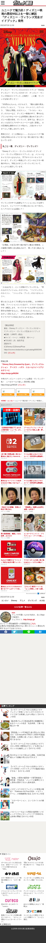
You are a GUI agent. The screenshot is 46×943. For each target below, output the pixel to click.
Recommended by (31, 593)
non (43, 25)
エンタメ (5, 600)
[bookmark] (40, 631)
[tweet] (14, 631)
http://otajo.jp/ (29, 619)
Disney (14, 600)
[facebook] (6, 631)
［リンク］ (11, 353)
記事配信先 (6, 924)
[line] (28, 631)
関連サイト (6, 854)
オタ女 (42, 600)
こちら (33, 624)
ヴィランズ (32, 600)
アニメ (22, 600)
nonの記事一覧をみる (23, 607)
